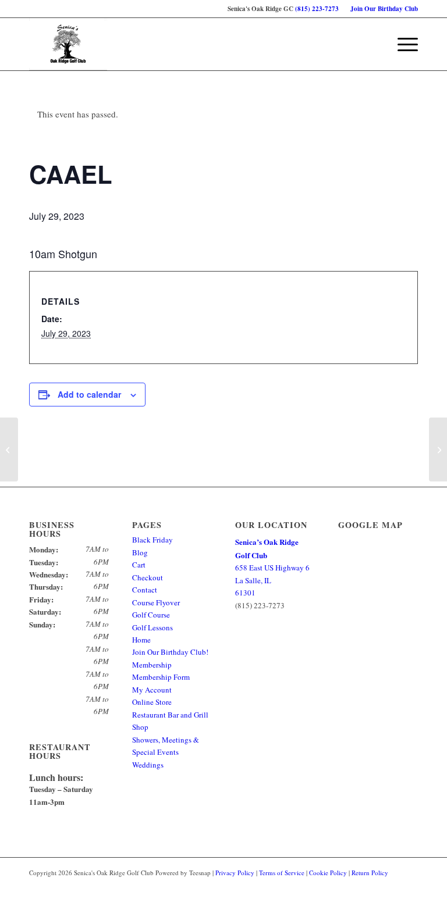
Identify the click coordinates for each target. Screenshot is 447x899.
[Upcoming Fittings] (9, 449)
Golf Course (151, 614)
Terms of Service (281, 872)
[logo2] (68, 44)
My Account (152, 689)
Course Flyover (156, 602)
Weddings (148, 764)
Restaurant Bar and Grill (170, 714)
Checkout (147, 577)
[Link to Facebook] (391, 884)
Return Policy (370, 872)
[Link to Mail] (409, 884)
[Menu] (402, 44)
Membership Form (161, 677)
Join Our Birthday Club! (170, 652)
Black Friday (152, 539)
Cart (139, 564)
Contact (144, 589)
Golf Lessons (152, 627)
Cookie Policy (328, 872)
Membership (152, 664)
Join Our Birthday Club (384, 8)
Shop (140, 727)
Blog (140, 552)
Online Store (152, 702)
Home (141, 639)
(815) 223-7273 (317, 8)
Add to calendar (89, 394)
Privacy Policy (234, 872)
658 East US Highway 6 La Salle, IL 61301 (272, 567)
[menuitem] (381, 9)
